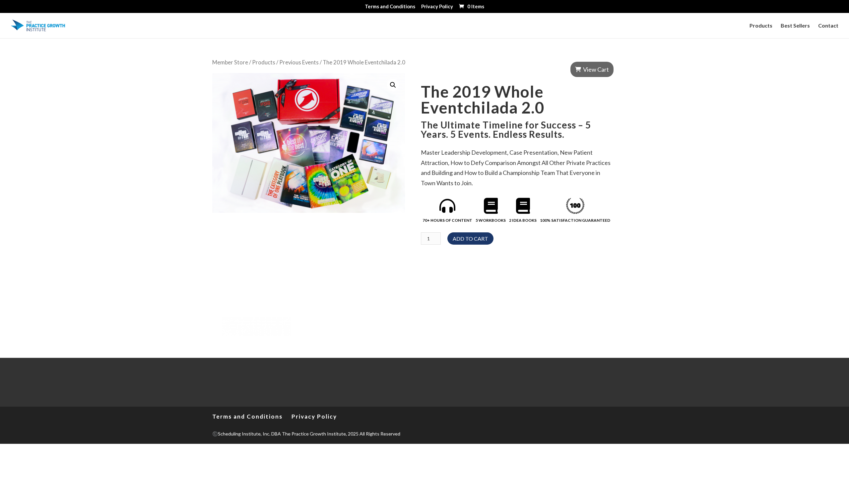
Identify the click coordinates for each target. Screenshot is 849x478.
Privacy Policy (437, 6)
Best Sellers (795, 26)
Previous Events (299, 62)
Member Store (230, 62)
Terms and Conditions (390, 6)
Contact (828, 26)
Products (761, 26)
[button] (393, 85)
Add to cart (470, 238)
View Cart (596, 69)
